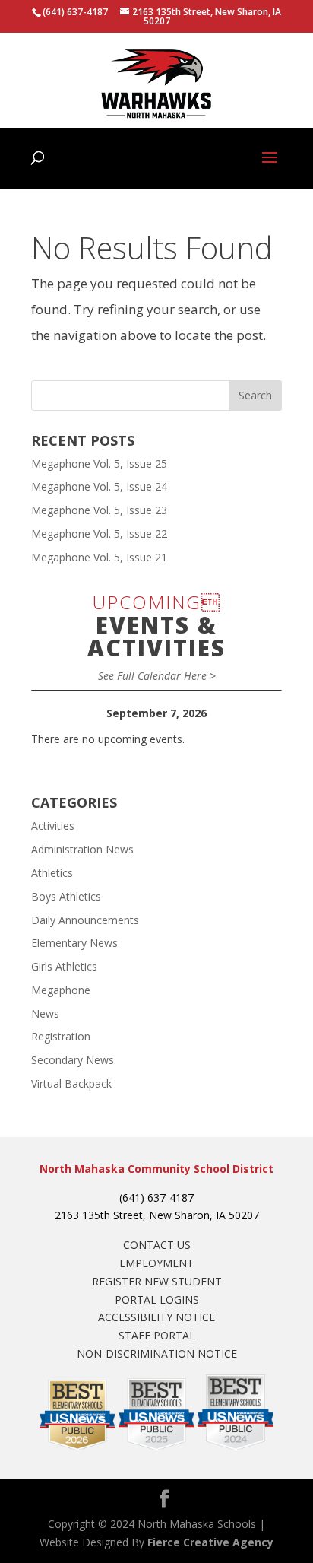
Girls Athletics (64, 966)
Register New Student (157, 1281)
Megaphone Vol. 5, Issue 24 (99, 486)
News (45, 1013)
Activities (52, 825)
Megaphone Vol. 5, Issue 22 (99, 533)
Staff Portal (157, 1335)
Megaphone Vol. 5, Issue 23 (99, 510)
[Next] (257, 713)
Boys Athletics (66, 896)
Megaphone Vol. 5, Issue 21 (99, 557)
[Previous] (56, 713)
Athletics (52, 873)
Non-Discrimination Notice (157, 1353)
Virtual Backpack (71, 1083)
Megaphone (60, 990)
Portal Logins (157, 1299)
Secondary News (72, 1060)
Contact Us (157, 1244)
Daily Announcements (85, 920)
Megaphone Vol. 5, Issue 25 (99, 463)
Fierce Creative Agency (210, 1542)
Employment (156, 1263)
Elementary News (74, 943)
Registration (60, 1036)
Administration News (82, 849)
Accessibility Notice (156, 1317)
